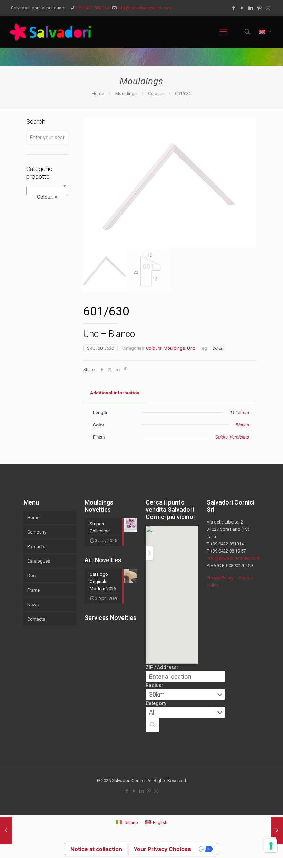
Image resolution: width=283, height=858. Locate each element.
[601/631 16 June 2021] (277, 830)
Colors (221, 437)
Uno (191, 348)
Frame (33, 590)
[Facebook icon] (233, 8)
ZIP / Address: (162, 667)
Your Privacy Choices (162, 849)
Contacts (36, 619)
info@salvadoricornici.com (144, 7)
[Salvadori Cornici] (51, 31)
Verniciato (239, 437)
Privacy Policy (220, 578)
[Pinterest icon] (259, 8)
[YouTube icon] (242, 8)
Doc (31, 575)
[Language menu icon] (264, 32)
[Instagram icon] (268, 8)
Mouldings (126, 93)
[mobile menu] (223, 32)
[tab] (114, 393)
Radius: (154, 685)
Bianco (242, 424)
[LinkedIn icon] (250, 8)
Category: (157, 703)
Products (36, 546)
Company (36, 532)
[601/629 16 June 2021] (6, 830)
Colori (217, 348)
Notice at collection (96, 849)
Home (98, 93)
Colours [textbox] (45, 197)
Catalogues (38, 561)
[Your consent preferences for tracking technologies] (270, 845)
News (33, 604)
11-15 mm (239, 412)
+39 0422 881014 (92, 7)
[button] (152, 725)
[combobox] (47, 190)
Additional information (114, 392)
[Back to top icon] (250, 844)
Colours (156, 93)
